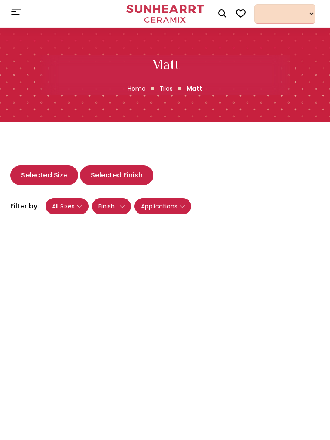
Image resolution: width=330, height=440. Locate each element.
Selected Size (44, 175)
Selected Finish (117, 175)
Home (137, 88)
